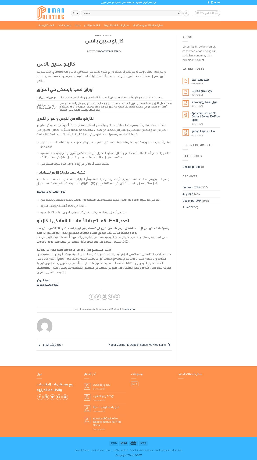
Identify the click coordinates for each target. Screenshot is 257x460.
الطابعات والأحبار (92, 25)
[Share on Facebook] (92, 297)
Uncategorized (192, 166)
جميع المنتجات (64, 25)
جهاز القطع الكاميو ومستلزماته (148, 25)
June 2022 (189, 207)
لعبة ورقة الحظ (200, 79)
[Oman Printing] (51, 13)
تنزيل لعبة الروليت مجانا (204, 101)
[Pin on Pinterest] (111, 297)
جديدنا (78, 25)
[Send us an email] (218, 2)
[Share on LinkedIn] (117, 297)
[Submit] (179, 13)
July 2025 (188, 193)
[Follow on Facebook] (209, 2)
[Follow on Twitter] (215, 2)
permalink (130, 309)
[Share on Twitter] (98, 297)
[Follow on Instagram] (212, 2)
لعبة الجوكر (43, 280)
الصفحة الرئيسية (46, 25)
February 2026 (191, 187)
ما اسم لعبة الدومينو (203, 131)
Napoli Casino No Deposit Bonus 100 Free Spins (137, 344)
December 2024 (192, 200)
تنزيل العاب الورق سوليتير (51, 191)
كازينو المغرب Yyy (201, 90)
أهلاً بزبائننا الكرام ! (52, 344)
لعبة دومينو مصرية (47, 284)
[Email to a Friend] (104, 297)
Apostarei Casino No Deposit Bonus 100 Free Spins (205, 116)
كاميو (134, 383)
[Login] (186, 13)
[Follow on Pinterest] (65, 397)
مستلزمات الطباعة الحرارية (116, 25)
